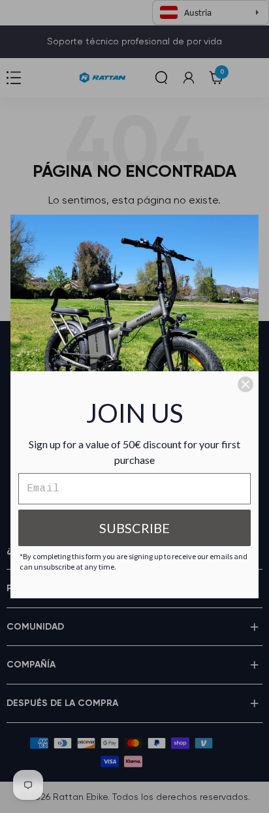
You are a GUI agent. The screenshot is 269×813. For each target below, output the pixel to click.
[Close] (245, 384)
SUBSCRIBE (134, 528)
